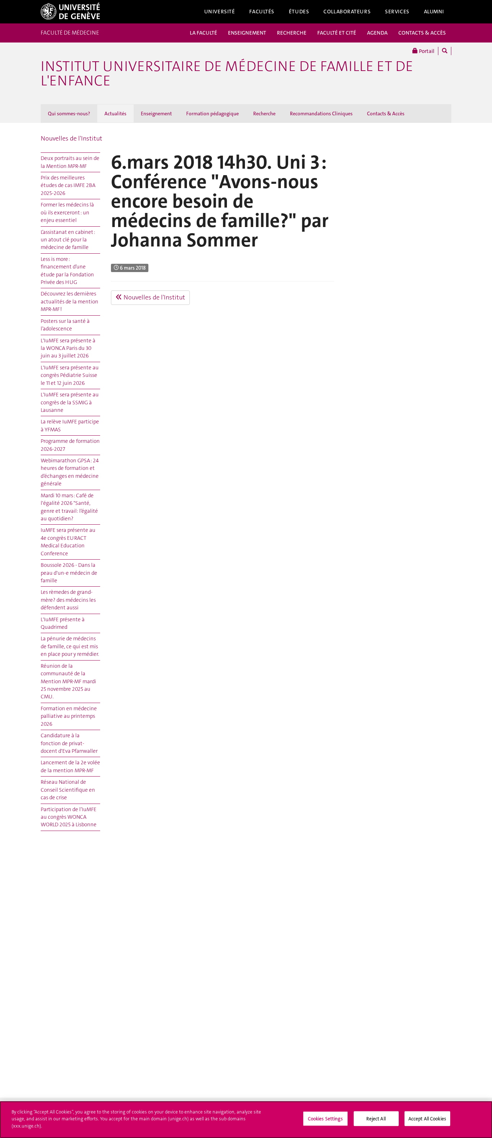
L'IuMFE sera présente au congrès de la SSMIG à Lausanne (70, 402)
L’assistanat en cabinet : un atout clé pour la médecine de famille (68, 239)
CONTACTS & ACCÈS (422, 32)
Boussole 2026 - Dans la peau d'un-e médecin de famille (69, 572)
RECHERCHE (292, 32)
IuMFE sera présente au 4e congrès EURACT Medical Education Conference (68, 541)
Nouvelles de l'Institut (71, 138)
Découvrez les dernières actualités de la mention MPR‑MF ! (69, 301)
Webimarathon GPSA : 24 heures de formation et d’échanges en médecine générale (70, 472)
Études (299, 11)
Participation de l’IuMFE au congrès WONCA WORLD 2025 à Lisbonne (69, 817)
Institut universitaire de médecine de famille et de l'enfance (227, 73)
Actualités (115, 113)
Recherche (264, 113)
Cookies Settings (325, 1119)
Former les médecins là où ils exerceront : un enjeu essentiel (67, 212)
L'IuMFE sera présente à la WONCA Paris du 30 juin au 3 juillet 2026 (68, 348)
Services (397, 11)
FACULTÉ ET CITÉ (336, 32)
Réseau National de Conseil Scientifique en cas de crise (68, 789)
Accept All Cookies (427, 1119)
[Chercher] (444, 51)
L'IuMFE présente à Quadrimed (63, 623)
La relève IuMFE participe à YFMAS (70, 425)
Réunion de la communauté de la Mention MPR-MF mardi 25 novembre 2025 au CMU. (68, 681)
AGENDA (377, 32)
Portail (426, 51)
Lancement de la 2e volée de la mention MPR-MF (70, 766)
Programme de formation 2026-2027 (70, 444)
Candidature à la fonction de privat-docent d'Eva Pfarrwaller (69, 743)
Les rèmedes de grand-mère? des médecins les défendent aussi (68, 599)
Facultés (261, 11)
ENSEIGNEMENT (247, 32)
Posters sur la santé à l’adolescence (65, 324)
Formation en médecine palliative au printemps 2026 (69, 716)
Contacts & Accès (385, 113)
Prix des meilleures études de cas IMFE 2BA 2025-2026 (68, 185)
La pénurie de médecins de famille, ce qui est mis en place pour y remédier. (70, 646)
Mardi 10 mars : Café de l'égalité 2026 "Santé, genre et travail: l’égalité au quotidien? (69, 507)
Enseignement (156, 113)
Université (219, 11)
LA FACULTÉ (203, 32)
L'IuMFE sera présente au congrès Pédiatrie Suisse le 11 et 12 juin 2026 (70, 375)
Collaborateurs (347, 11)
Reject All (375, 1119)
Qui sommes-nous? (69, 113)
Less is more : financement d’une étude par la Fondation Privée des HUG (67, 270)
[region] (246, 1119)
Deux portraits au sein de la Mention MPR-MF (70, 162)
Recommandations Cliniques (321, 113)
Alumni (434, 11)
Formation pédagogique (212, 113)
